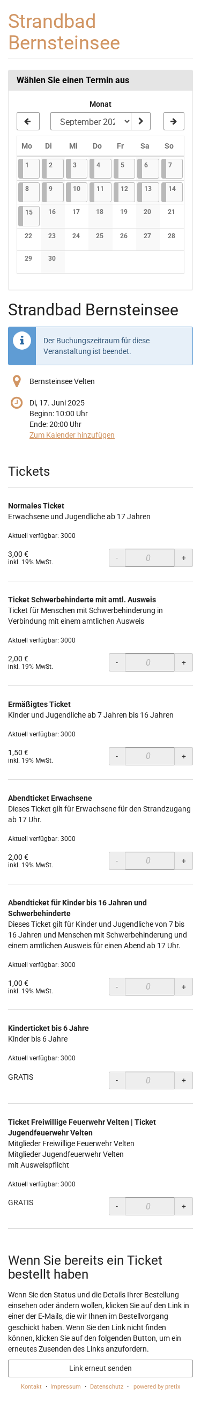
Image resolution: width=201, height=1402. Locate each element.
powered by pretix (156, 1386)
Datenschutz (106, 1386)
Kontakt (31, 1386)
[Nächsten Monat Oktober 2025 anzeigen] (173, 121)
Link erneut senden (100, 1368)
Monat (100, 104)
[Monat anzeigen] (140, 121)
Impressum (65, 1386)
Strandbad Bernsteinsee (64, 32)
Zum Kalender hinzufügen (72, 435)
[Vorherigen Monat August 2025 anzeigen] (28, 121)
